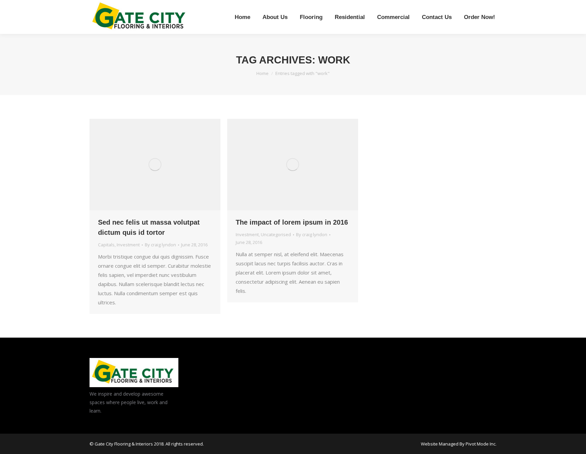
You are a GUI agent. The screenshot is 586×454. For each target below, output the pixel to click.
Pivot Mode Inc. (481, 444)
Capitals (106, 245)
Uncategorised (276, 234)
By (160, 245)
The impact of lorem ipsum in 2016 (292, 222)
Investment (128, 245)
